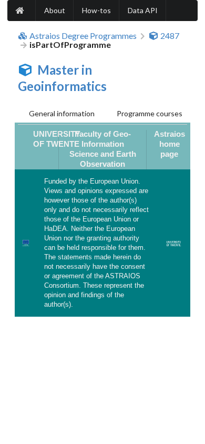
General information (62, 113)
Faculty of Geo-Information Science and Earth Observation (102, 149)
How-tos (96, 10)
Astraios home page (169, 144)
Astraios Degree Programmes (83, 36)
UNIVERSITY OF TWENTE (56, 138)
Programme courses (149, 113)
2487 (169, 36)
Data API (143, 10)
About (54, 10)
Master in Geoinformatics (62, 78)
